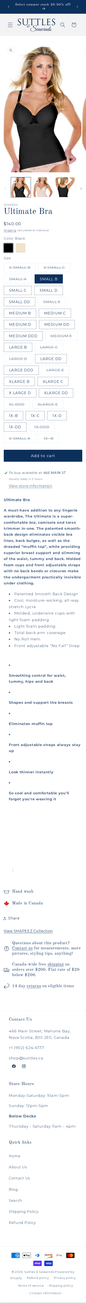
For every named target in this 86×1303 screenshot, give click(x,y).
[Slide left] (5, 189)
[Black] (8, 247)
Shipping (10, 230)
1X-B (13, 415)
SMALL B (49, 279)
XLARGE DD (56, 393)
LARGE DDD (21, 370)
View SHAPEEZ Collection (28, 931)
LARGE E (58, 371)
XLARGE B (19, 381)
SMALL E (54, 302)
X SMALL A (22, 439)
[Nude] (20, 247)
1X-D (57, 415)
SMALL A (20, 280)
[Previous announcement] (8, 7)
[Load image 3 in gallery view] (65, 187)
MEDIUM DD (56, 324)
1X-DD (15, 427)
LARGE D (20, 359)
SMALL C (17, 290)
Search (15, 1200)
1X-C (35, 415)
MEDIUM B (20, 313)
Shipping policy (61, 1285)
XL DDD (19, 405)
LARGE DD (51, 359)
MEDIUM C (55, 313)
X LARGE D (20, 393)
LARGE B (18, 347)
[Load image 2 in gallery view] (43, 187)
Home (15, 1156)
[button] (10, 25)
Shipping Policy (23, 1211)
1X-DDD (44, 428)
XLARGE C (53, 381)
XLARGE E (50, 405)
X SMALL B (22, 268)
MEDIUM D (20, 324)
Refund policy (38, 1278)
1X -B (51, 439)
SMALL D (49, 290)
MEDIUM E (63, 337)
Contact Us (19, 1178)
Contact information (45, 1293)
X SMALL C (57, 268)
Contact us (22, 948)
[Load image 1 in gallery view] (21, 187)
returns (34, 986)
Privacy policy (65, 1278)
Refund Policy (22, 1222)
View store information (30, 486)
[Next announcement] (77, 7)
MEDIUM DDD (23, 336)
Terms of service (31, 1285)
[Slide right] (81, 189)
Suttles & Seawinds (39, 1272)
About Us (18, 1167)
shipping (56, 964)
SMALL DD (19, 302)
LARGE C (51, 348)
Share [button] (13, 918)
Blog (13, 1189)
